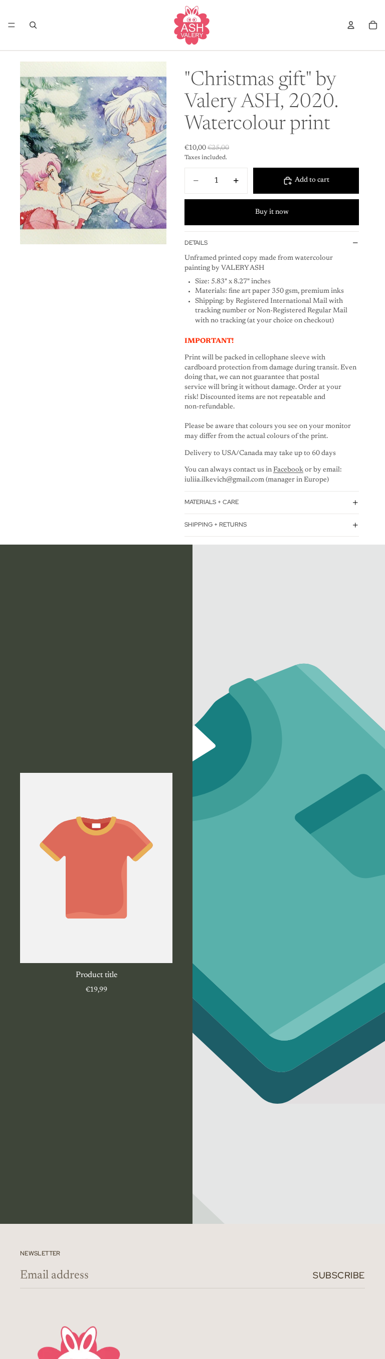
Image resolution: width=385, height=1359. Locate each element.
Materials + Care (211, 502)
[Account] (351, 25)
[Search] (33, 25)
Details (196, 243)
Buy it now (272, 212)
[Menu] (11, 25)
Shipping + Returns (215, 525)
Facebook (288, 470)
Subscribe (339, 1275)
